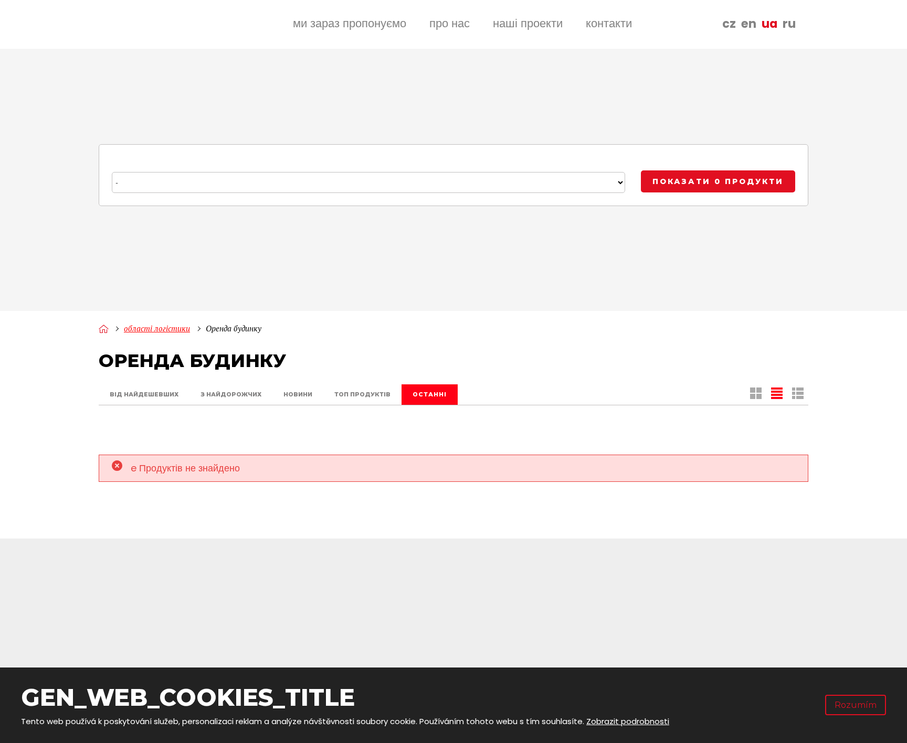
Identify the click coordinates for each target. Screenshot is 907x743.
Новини (297, 394)
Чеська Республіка (350, 618)
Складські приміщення (665, 618)
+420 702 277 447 (194, 617)
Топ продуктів (362, 394)
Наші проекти (528, 23)
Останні (430, 394)
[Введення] (103, 328)
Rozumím (856, 705)
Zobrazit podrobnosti (627, 721)
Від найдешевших (144, 394)
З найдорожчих (231, 394)
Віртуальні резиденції (662, 654)
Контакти (609, 23)
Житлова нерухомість (661, 636)
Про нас (449, 23)
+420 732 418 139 (192, 604)
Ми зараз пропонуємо (349, 23)
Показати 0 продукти (718, 181)
